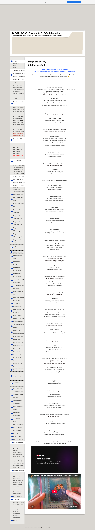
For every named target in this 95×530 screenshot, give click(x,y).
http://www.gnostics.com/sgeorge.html (54, 260)
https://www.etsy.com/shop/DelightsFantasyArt (54, 93)
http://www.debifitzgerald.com (54, 165)
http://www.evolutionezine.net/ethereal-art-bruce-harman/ (54, 133)
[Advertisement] (47, 19)
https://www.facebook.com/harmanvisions (54, 131)
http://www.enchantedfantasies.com (54, 325)
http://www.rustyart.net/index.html (55, 114)
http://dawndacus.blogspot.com (54, 294)
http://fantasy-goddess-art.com (54, 258)
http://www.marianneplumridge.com (54, 278)
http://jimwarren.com (55, 360)
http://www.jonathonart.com (54, 416)
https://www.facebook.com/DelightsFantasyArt (54, 94)
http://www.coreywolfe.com (54, 182)
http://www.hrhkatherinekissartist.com (54, 342)
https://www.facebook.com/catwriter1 (55, 262)
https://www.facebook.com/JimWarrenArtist (54, 363)
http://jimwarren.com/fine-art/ (55, 362)
